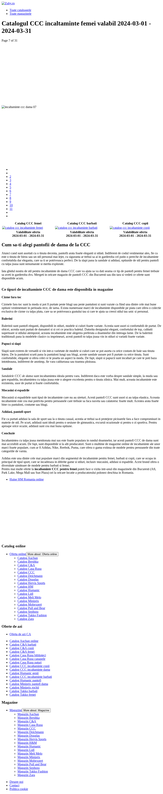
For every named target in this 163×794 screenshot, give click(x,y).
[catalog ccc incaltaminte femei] (28, 228)
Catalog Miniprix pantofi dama (29, 684)
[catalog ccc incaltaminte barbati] (82, 228)
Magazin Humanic (29, 746)
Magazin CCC (26, 728)
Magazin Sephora (28, 768)
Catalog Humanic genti (24, 673)
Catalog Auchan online (24, 641)
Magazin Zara (26, 775)
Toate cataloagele (20, 10)
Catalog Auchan (27, 558)
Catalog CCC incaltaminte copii (29, 666)
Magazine (16, 710)
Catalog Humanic (28, 590)
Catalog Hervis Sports (31, 583)
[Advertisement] (81, 70)
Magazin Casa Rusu (30, 725)
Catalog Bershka (27, 561)
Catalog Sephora (27, 611)
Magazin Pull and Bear (31, 764)
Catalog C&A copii (22, 648)
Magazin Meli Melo (29, 753)
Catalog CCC (26, 572)
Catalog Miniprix (28, 601)
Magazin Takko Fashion (32, 771)
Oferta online (18, 554)
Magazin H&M (27, 742)
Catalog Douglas (28, 579)
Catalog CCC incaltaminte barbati (31, 676)
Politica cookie (19, 789)
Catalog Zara (25, 619)
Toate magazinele (20, 13)
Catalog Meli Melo (29, 597)
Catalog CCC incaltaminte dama (30, 669)
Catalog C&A (26, 565)
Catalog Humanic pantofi (25, 680)
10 (11, 205)
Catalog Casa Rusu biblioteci (28, 655)
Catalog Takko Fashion (32, 615)
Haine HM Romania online (27, 479)
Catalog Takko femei (23, 694)
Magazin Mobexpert (30, 760)
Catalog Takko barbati (23, 691)
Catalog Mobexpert (29, 604)
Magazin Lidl (25, 750)
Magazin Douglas (28, 735)
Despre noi (16, 781)
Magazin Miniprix (28, 757)
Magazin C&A (26, 721)
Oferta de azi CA (20, 634)
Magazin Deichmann (30, 732)
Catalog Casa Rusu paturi (26, 662)
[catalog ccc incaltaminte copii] (135, 228)
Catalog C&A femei (22, 651)
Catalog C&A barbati (23, 644)
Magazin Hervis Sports (31, 739)
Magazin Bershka (28, 717)
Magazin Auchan (28, 714)
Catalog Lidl (25, 593)
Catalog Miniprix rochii (24, 687)
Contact (14, 785)
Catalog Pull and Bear (31, 608)
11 (11, 208)
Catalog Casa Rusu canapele (27, 659)
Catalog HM (25, 586)
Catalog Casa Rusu (29, 568)
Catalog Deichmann (30, 576)
